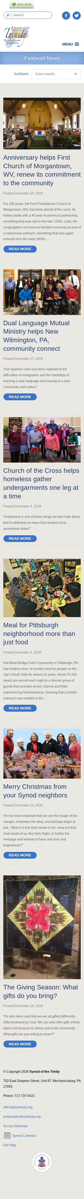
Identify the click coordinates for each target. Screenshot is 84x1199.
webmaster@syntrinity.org (22, 1116)
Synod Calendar (24, 1135)
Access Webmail (15, 1126)
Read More (20, 249)
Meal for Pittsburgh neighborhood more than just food (39, 633)
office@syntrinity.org (17, 1107)
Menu (67, 44)
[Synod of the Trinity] (18, 37)
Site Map (9, 1145)
